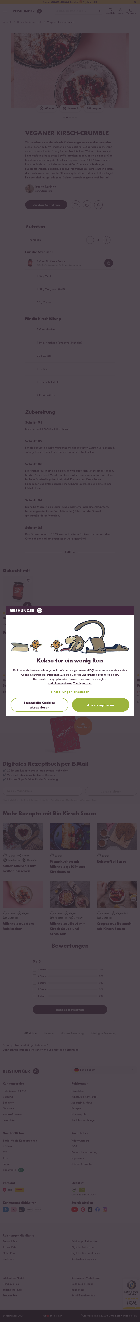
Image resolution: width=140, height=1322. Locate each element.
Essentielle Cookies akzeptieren (39, 705)
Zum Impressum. (82, 683)
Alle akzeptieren (100, 705)
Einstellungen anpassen (70, 692)
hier (94, 679)
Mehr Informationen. (60, 683)
